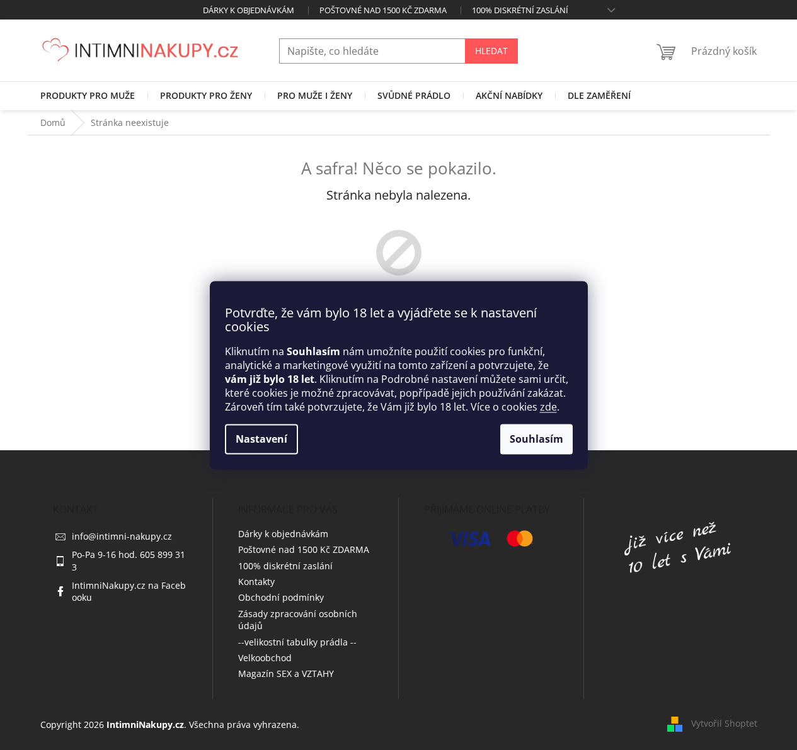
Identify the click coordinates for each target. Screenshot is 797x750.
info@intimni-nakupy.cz (122, 536)
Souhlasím (536, 439)
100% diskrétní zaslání (520, 10)
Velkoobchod (265, 658)
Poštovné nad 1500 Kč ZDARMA (383, 10)
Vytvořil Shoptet (724, 723)
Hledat (491, 51)
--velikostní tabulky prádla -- (297, 642)
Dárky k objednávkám (248, 10)
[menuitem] (87, 95)
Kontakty (256, 582)
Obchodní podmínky (281, 597)
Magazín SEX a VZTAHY (286, 673)
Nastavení (261, 439)
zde (548, 407)
